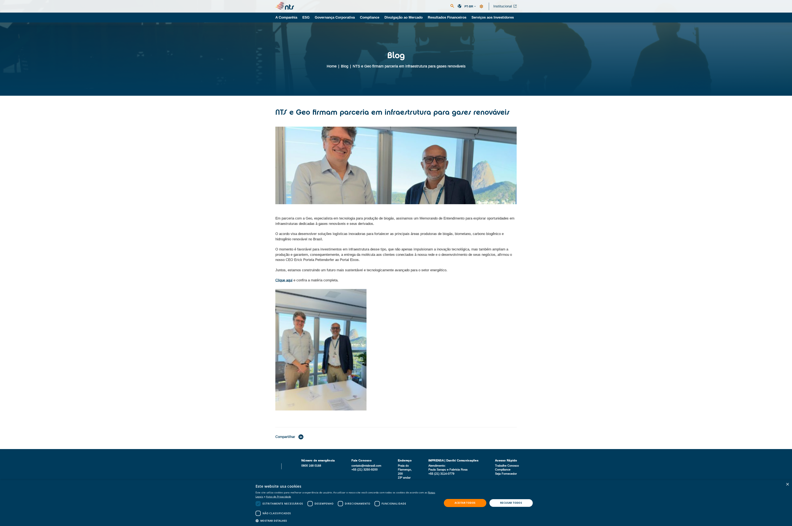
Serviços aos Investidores (492, 17)
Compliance (369, 17)
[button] (346, 520)
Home (332, 66)
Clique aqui (283, 280)
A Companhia (286, 17)
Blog (344, 66)
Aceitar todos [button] (465, 503)
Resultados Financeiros (447, 17)
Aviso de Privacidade (278, 496)
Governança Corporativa (335, 17)
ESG (306, 17)
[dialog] (396, 503)
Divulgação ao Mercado (403, 17)
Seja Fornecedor (506, 473)
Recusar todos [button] (511, 503)
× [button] (787, 484)
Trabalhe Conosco (507, 465)
